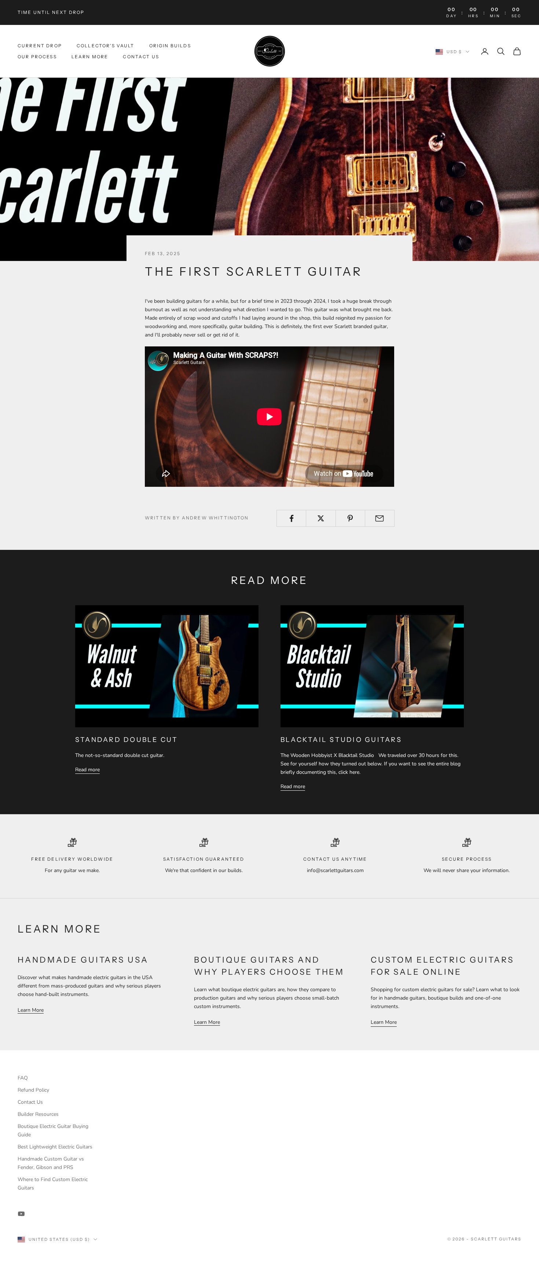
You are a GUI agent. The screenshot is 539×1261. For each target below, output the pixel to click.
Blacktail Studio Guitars (341, 740)
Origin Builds (170, 45)
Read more (87, 769)
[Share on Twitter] (320, 518)
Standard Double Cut (126, 740)
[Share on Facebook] (291, 518)
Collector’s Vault (106, 45)
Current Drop (40, 45)
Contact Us (141, 56)
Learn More (90, 56)
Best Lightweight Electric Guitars (55, 1146)
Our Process (37, 56)
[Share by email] (379, 518)
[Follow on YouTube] (21, 1213)
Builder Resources (38, 1114)
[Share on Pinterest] (350, 518)
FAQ (23, 1077)
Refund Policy (33, 1090)
